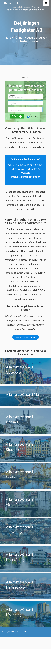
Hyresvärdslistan (12, 3)
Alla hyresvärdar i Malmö (25, 394)
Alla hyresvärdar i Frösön (25, 337)
